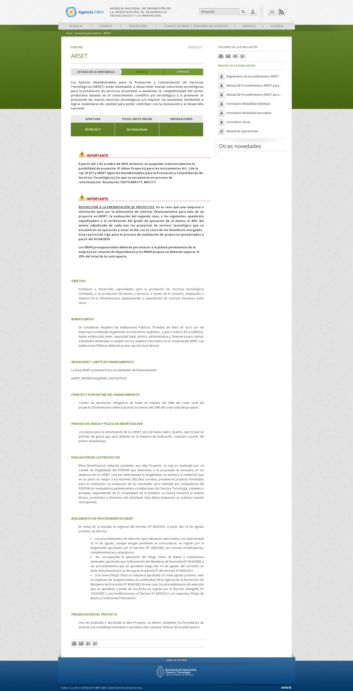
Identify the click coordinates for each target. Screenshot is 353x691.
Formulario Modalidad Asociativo (249, 113)
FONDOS (106, 26)
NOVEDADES (138, 26)
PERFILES (249, 26)
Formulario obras (238, 122)
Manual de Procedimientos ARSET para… (253, 85)
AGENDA (277, 26)
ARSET (107, 33)
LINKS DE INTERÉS (176, 660)
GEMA (286, 687)
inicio (69, 33)
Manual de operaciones (242, 131)
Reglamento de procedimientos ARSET (252, 76)
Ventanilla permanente (88, 33)
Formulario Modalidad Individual (248, 104)
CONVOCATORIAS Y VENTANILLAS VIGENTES (195, 26)
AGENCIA (76, 26)
